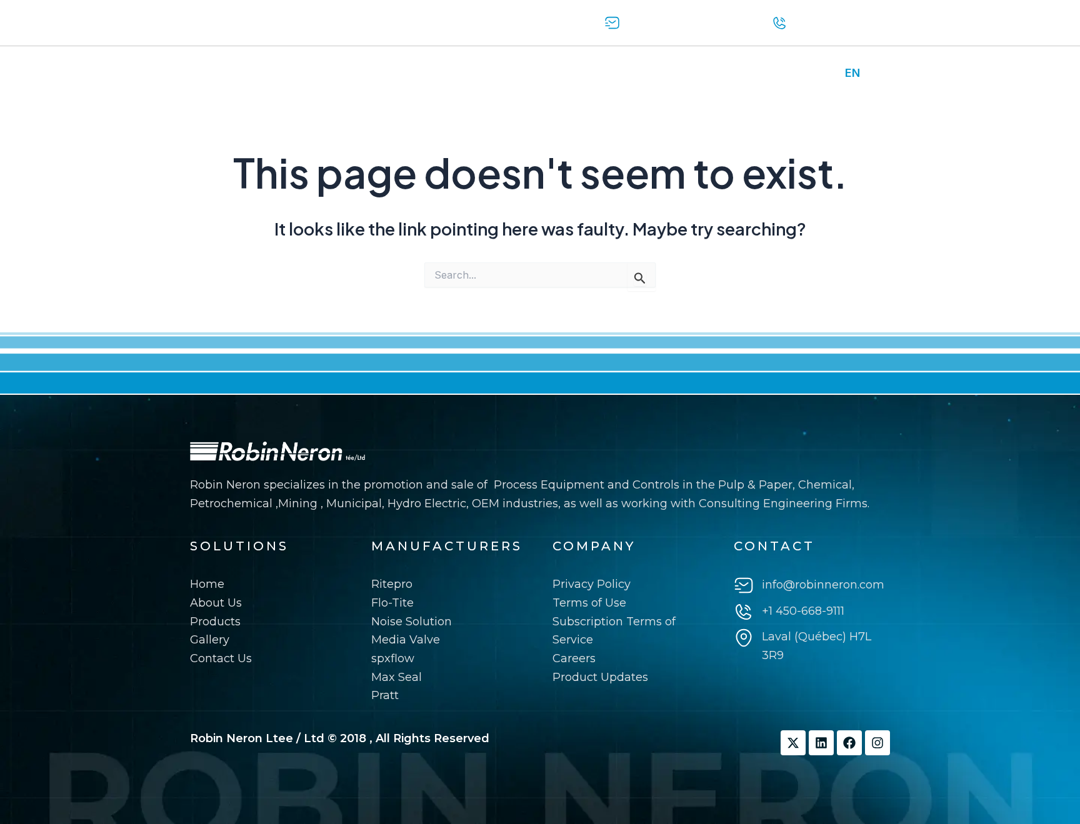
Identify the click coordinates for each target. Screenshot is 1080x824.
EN (852, 72)
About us (275, 73)
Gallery (409, 73)
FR (876, 72)
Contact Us (478, 73)
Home (213, 73)
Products (345, 73)
